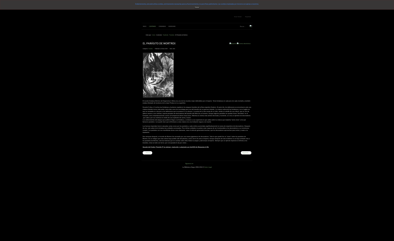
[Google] (203, 163)
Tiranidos (150, 48)
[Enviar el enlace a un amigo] (244, 43)
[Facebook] (200, 163)
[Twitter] (196, 163)
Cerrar (197, 7)
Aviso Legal (208, 167)
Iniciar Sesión (238, 16)
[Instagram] (207, 163)
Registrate (248, 16)
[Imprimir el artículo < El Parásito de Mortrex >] (233, 43)
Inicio (144, 26)
